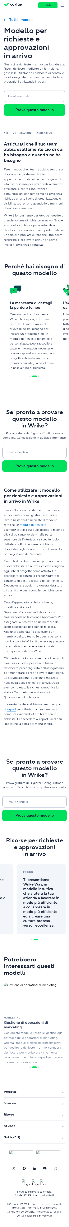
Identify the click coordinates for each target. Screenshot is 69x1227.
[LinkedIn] (34, 1168)
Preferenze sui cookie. (49, 1211)
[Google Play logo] (48, 1153)
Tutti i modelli (21, 20)
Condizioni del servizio (20, 1211)
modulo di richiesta (33, 525)
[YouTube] (45, 1168)
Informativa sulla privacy (41, 1207)
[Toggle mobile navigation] (63, 5)
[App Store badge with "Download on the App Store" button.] (21, 1153)
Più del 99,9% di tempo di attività (34, 1195)
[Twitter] (13, 1168)
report (11, 709)
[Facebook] (24, 1168)
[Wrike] (14, 5)
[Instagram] (55, 1168)
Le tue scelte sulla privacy (32, 1215)
